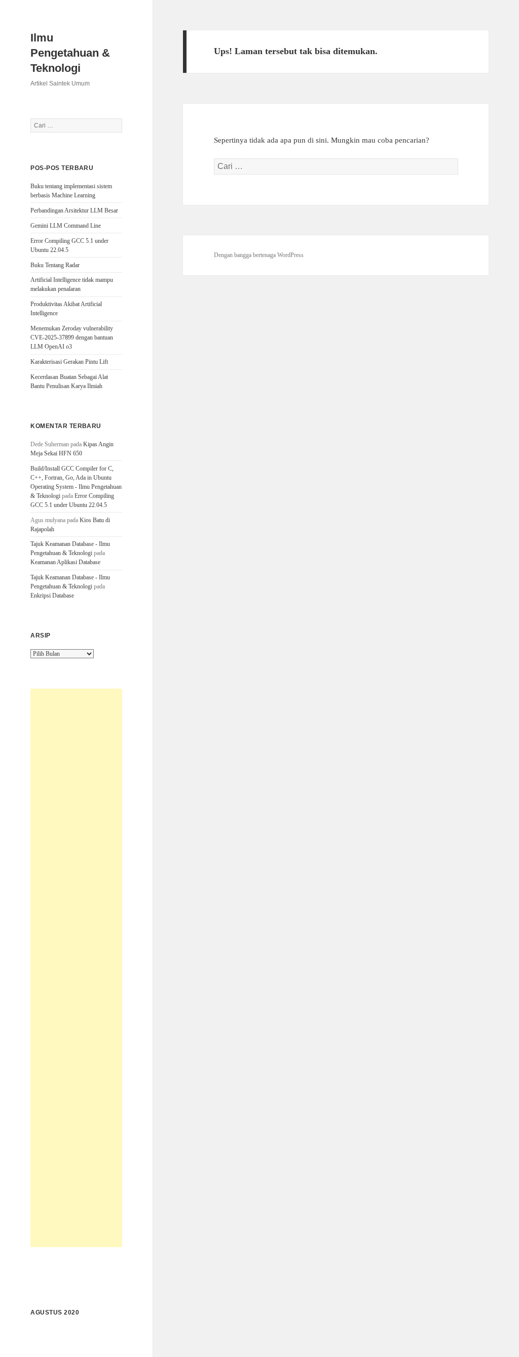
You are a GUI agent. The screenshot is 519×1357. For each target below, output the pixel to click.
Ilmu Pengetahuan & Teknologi (70, 52)
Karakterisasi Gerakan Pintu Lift (69, 361)
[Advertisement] (76, 968)
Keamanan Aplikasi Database (65, 562)
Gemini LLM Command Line (65, 225)
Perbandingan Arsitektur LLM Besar (74, 210)
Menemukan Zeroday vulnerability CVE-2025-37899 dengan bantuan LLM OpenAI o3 (71, 337)
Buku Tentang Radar (55, 265)
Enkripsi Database (52, 595)
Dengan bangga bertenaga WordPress (259, 255)
